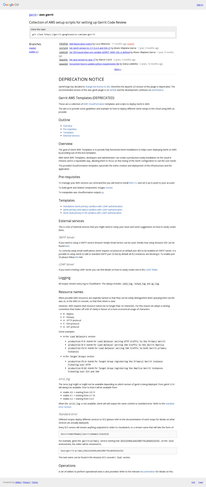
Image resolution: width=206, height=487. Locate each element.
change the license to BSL (98, 86)
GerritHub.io (157, 90)
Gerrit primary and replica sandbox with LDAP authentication (92, 209)
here (67, 246)
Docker (109, 187)
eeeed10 (63, 64)
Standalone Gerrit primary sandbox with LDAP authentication (93, 206)
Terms (35, 482)
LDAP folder (151, 269)
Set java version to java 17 (82, 59)
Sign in (200, 4)
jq (103, 192)
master (32, 48)
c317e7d (63, 48)
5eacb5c (63, 60)
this (77, 257)
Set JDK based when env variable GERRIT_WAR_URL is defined (99, 52)
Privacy (26, 482)
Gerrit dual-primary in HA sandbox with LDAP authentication (92, 212)
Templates (68, 132)
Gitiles (18, 482)
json (200, 482)
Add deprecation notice (80, 43)
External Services (71, 135)
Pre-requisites (70, 129)
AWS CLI (133, 182)
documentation (147, 471)
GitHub (113, 90)
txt (193, 482)
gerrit (33, 14)
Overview (67, 125)
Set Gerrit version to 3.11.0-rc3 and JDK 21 (90, 48)
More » (117, 69)
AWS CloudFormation (94, 104)
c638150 (63, 52)
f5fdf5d (63, 44)
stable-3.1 (34, 51)
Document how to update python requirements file (94, 63)
